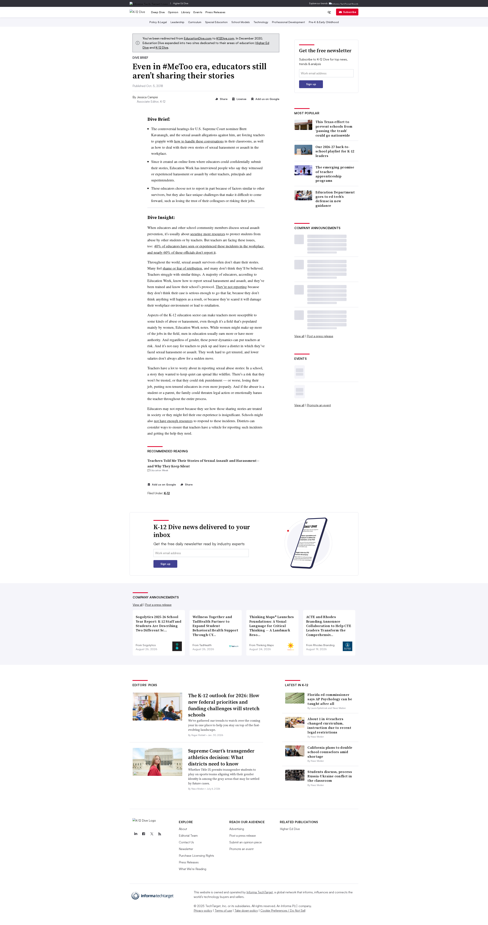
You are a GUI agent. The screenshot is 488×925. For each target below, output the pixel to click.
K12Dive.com (225, 38)
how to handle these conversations (199, 141)
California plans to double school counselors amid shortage (329, 752)
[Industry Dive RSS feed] (160, 834)
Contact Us (186, 842)
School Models (240, 22)
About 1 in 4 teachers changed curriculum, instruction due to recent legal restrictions (329, 725)
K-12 (167, 493)
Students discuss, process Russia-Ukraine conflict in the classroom (329, 776)
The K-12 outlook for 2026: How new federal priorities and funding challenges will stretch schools (223, 705)
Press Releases (215, 12)
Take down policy (246, 910)
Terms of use (223, 910)
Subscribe (349, 12)
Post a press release (320, 336)
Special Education (216, 22)
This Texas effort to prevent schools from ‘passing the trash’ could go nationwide (333, 129)
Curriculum (194, 22)
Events (197, 12)
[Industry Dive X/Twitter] (152, 834)
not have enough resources (173, 420)
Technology (261, 22)
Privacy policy (203, 910)
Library (185, 12)
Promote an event (319, 405)
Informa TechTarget (259, 892)
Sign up (311, 84)
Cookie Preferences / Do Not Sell (282, 910)
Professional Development (288, 22)
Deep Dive (158, 12)
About (183, 829)
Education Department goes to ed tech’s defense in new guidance (335, 199)
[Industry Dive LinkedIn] (136, 834)
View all (299, 336)
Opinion (173, 12)
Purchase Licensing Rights (196, 855)
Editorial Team (188, 835)
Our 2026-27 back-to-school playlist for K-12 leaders (334, 151)
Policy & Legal (158, 22)
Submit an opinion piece (245, 842)
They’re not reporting (231, 286)
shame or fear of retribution (182, 268)
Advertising (236, 829)
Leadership (177, 22)
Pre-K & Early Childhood (324, 22)
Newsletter (186, 849)
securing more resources (207, 233)
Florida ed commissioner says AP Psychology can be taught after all (329, 699)
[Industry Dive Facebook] (144, 834)
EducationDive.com (198, 38)
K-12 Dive (162, 47)
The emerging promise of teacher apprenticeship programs (334, 174)
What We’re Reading (192, 869)
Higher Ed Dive (180, 3)
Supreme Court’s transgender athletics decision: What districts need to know (221, 757)
